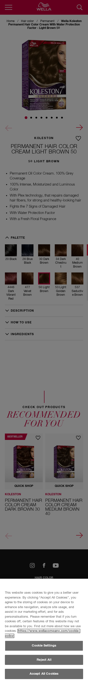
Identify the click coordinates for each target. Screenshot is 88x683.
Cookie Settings (44, 645)
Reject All (44, 659)
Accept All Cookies (44, 673)
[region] (44, 631)
